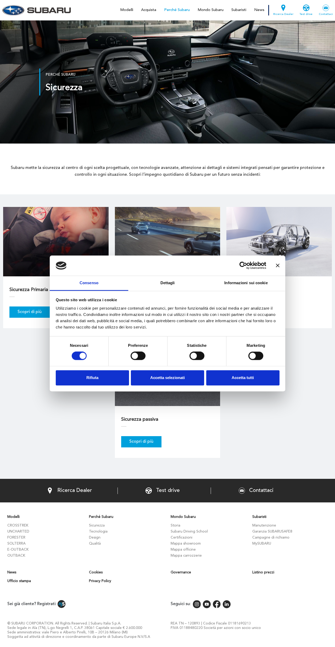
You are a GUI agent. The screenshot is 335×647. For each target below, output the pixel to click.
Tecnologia (98, 531)
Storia (175, 525)
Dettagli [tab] (167, 283)
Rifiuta (92, 377)
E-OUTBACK (18, 549)
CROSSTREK (17, 525)
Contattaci (326, 14)
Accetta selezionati (167, 377)
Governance (181, 572)
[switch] (138, 356)
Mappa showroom (186, 543)
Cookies (96, 572)
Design (94, 537)
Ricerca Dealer (283, 14)
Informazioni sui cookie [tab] (245, 283)
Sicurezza (97, 525)
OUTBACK (16, 555)
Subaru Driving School (189, 531)
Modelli (126, 10)
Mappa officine (183, 549)
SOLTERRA (16, 543)
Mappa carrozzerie (186, 555)
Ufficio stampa (19, 581)
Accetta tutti (243, 377)
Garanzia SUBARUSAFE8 (272, 531)
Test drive (306, 14)
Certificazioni (181, 537)
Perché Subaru (177, 10)
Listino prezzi (263, 572)
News (259, 10)
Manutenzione (264, 525)
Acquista (148, 10)
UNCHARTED (18, 531)
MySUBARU (261, 543)
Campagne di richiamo (270, 537)
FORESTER (16, 537)
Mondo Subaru (211, 10)
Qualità (95, 543)
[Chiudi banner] (278, 265)
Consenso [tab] (89, 283)
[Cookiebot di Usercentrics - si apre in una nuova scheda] (243, 266)
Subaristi (238, 10)
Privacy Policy (100, 581)
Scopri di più (30, 312)
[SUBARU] (35, 10)
